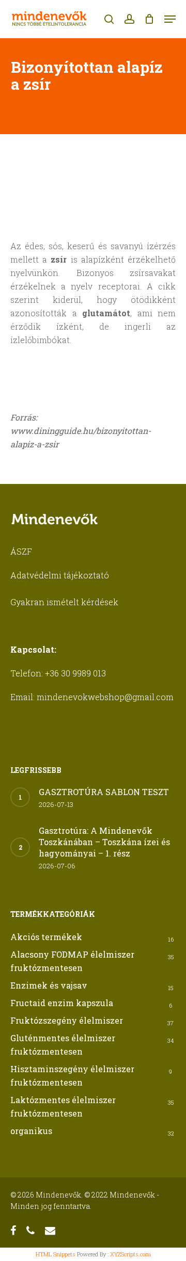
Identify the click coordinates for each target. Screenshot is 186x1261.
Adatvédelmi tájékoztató (59, 575)
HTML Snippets (55, 1254)
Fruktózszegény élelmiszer (66, 1020)
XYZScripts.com (130, 1254)
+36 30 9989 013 (75, 673)
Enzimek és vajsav (48, 985)
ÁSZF (21, 551)
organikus (31, 1130)
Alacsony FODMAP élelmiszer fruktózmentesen (72, 961)
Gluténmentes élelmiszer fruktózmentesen (62, 1044)
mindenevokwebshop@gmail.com (105, 696)
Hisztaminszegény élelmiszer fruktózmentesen (72, 1075)
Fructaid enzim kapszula (61, 1002)
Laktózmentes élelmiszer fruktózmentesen (63, 1106)
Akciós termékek (46, 936)
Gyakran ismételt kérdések (64, 601)
